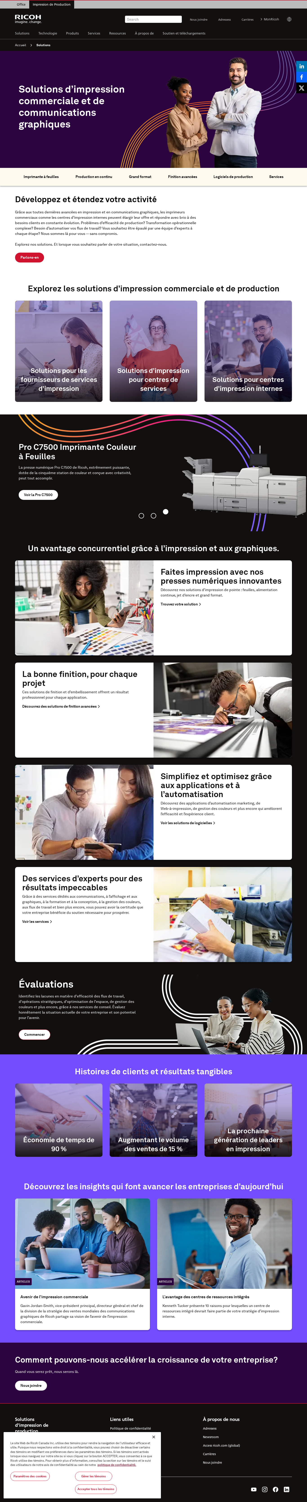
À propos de (144, 33)
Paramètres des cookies (30, 1476)
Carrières (248, 19)
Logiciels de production (233, 177)
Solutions (22, 33)
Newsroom (211, 1437)
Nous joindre (198, 19)
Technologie (47, 33)
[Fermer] (154, 1437)
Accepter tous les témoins (96, 1489)
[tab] (141, 515)
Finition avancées (182, 177)
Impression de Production (52, 4)
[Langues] (287, 19)
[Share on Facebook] (301, 77)
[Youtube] (254, 1489)
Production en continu (94, 177)
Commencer (34, 1034)
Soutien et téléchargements (184, 33)
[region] (82, 1465)
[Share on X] (301, 87)
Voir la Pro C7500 (38, 495)
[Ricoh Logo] (28, 19)
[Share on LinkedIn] (301, 66)
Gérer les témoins (93, 1476)
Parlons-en (29, 257)
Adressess (224, 19)
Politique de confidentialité (130, 1428)
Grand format (140, 177)
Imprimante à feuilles (41, 177)
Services (94, 33)
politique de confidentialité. (117, 1465)
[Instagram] (264, 1489)
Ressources (117, 33)
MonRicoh (271, 19)
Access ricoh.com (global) (221, 1445)
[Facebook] (275, 1489)
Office (21, 4)
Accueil (20, 45)
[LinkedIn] (286, 1489)
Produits (72, 33)
